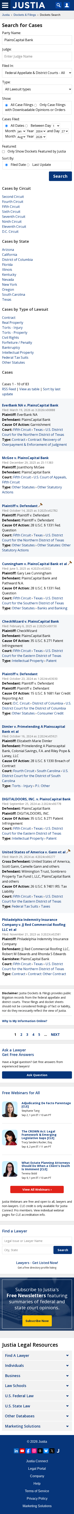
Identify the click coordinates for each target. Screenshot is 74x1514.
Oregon (8, 289)
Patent (51, 660)
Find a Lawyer (14, 1230)
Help (37, 1483)
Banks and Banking (52, 608)
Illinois (7, 269)
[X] (52, 1450)
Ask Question (37, 1075)
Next (55, 1034)
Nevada (8, 279)
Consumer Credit (50, 713)
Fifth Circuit (11, 206)
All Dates (17, 125)
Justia (42, 1441)
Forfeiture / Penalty (17, 342)
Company (37, 1476)
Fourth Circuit (12, 201)
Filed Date (18, 164)
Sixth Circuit (11, 211)
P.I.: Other (42, 785)
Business (12, 1375)
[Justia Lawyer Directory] (58, 1450)
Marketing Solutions (22, 1426)
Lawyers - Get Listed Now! (37, 1262)
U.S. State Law (17, 1405)
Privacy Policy (37, 1498)
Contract (8, 317)
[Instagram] (34, 1450)
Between (37, 125)
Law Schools (15, 1385)
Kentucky (9, 274)
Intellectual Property (18, 352)
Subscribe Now (37, 1321)
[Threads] (40, 1450)
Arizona (8, 249)
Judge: (7, 49)
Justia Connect (37, 1461)
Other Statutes (13, 362)
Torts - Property (14, 332)
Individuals (14, 1365)
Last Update (41, 164)
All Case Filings (22, 104)
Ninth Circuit (12, 221)
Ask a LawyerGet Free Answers (18, 1052)
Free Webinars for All (21, 1093)
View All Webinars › (37, 1189)
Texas (6, 299)
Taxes (45, 906)
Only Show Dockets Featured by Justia (37, 151)
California (9, 254)
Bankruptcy (11, 347)
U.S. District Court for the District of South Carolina (35, 776)
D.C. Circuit (10, 231)
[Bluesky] (46, 1450)
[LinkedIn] (16, 1450)
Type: (6, 82)
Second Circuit (13, 196)
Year (30, 131)
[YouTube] (22, 1450)
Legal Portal (37, 1468)
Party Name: (11, 33)
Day (48, 125)
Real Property (12, 322)
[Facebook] (28, 1450)
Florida (7, 264)
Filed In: (8, 65)
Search (60, 176)
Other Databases (20, 1415)
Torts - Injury (12, 327)
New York (9, 284)
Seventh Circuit (13, 216)
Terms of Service (37, 1491)
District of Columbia (17, 259)
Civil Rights (10, 337)
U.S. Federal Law (19, 1395)
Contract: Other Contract (47, 974)
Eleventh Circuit (14, 226)
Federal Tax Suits (15, 357)
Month (10, 131)
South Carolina (13, 294)
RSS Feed (9, 389)
